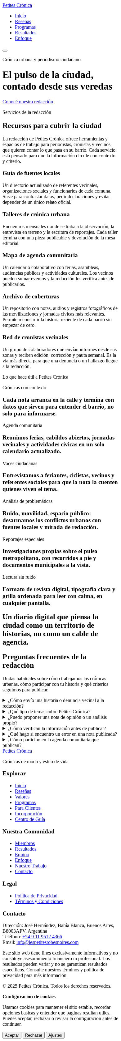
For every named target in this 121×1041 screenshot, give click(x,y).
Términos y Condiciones (39, 901)
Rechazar (33, 1035)
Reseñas (23, 21)
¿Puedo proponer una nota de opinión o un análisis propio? (54, 719)
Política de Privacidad (36, 895)
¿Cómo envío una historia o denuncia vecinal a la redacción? (53, 703)
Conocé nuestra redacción (27, 101)
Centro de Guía (30, 819)
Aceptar (12, 1035)
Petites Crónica (17, 751)
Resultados (25, 32)
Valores (22, 796)
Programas (25, 27)
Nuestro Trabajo (31, 865)
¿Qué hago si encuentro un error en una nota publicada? (62, 734)
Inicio (20, 15)
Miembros (25, 843)
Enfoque (23, 38)
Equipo (22, 854)
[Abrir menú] (4, 51)
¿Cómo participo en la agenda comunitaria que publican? (50, 742)
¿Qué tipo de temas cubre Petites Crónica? (49, 711)
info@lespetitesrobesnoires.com (47, 942)
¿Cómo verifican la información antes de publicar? (57, 728)
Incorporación (28, 813)
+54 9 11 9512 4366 (42, 936)
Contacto (24, 871)
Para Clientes (28, 808)
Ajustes (55, 1035)
